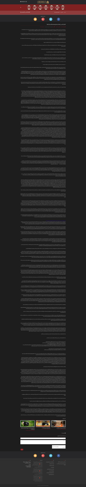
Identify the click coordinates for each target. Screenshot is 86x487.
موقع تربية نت (52, 467)
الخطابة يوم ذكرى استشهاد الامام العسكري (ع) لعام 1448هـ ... (28, 428)
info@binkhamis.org (28, 465)
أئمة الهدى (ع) (61, 12)
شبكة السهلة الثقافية (51, 474)
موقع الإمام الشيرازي (51, 470)
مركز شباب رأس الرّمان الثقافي (50, 469)
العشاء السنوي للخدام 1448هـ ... (61, 428)
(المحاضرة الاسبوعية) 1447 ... (46, 428)
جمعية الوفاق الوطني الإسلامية (50, 472)
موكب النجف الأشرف (51, 463)
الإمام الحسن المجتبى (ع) (56, 12)
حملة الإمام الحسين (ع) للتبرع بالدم (50, 461)
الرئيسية (65, 12)
